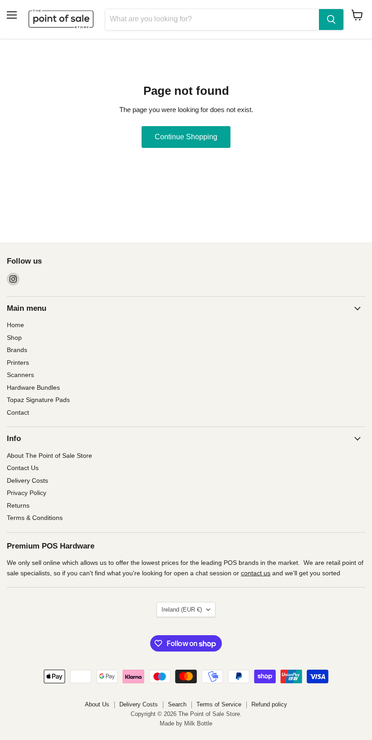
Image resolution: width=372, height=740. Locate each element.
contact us (255, 573)
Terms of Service (218, 704)
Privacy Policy (26, 492)
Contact (18, 412)
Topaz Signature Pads (38, 399)
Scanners (20, 374)
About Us (97, 704)
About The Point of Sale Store (49, 455)
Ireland (182, 609)
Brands (17, 349)
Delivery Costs (27, 480)
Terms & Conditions (35, 517)
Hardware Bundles (33, 387)
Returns (18, 505)
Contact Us (23, 467)
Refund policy (269, 704)
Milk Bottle (198, 723)
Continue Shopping (186, 137)
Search (177, 704)
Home (15, 324)
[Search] (331, 19)
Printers (18, 362)
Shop (14, 337)
